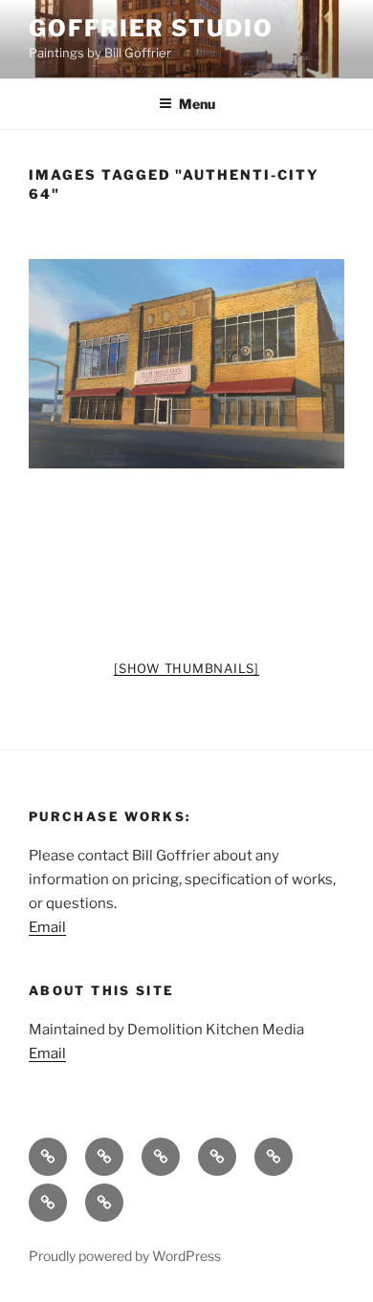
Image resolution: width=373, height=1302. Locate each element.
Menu (197, 104)
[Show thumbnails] (186, 668)
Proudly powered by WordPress (125, 1256)
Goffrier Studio (151, 28)
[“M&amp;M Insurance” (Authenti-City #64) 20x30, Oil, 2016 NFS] (186, 363)
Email (47, 927)
